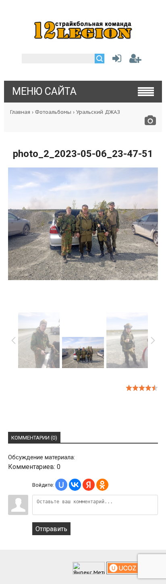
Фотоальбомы (53, 112)
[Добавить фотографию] (150, 122)
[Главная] (83, 37)
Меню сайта (44, 91)
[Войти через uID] (61, 485)
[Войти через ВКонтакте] (75, 485)
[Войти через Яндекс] (89, 485)
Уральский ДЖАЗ (98, 112)
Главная (20, 112)
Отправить (51, 529)
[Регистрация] (135, 60)
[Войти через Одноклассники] (102, 485)
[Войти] (115, 60)
